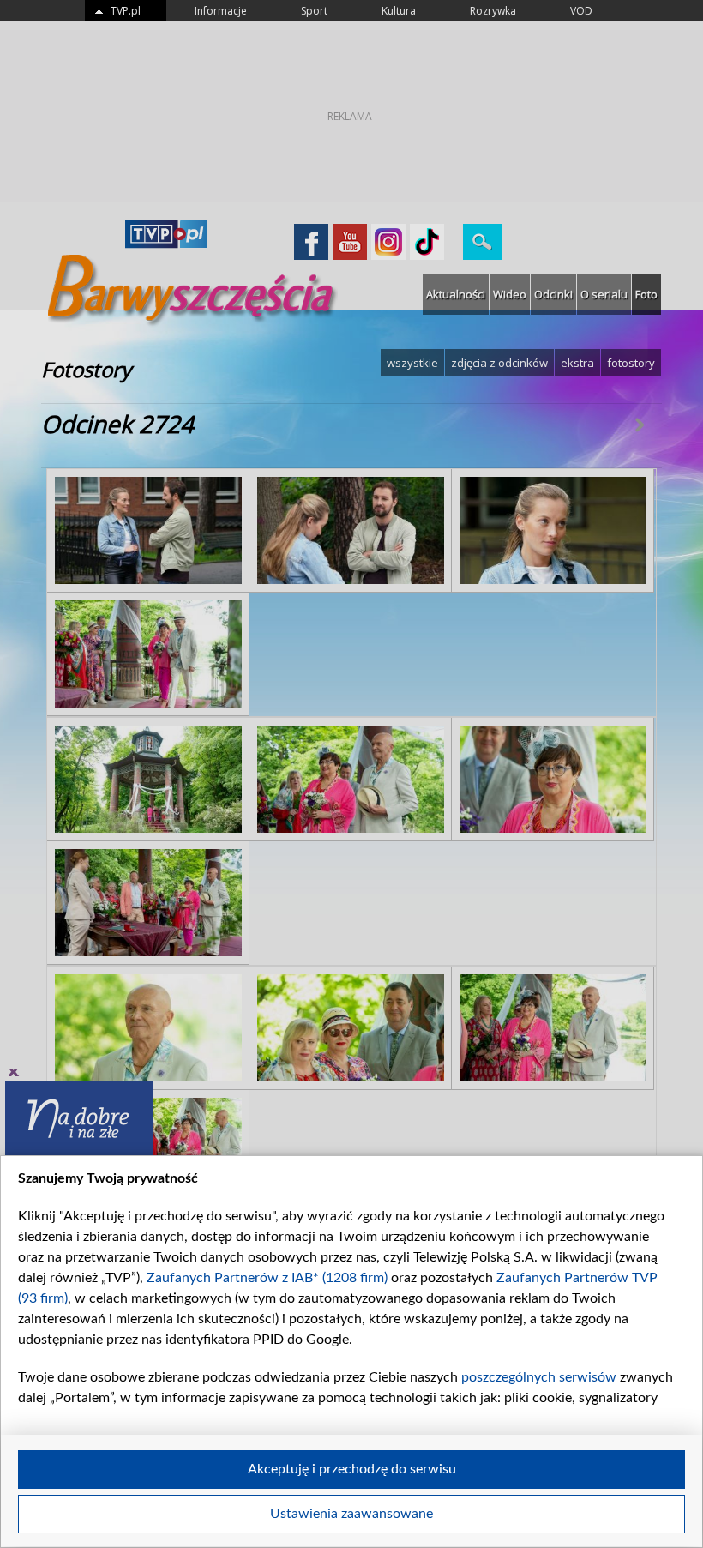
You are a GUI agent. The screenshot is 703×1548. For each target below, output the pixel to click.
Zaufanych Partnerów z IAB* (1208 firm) (267, 1278)
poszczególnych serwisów (538, 1377)
